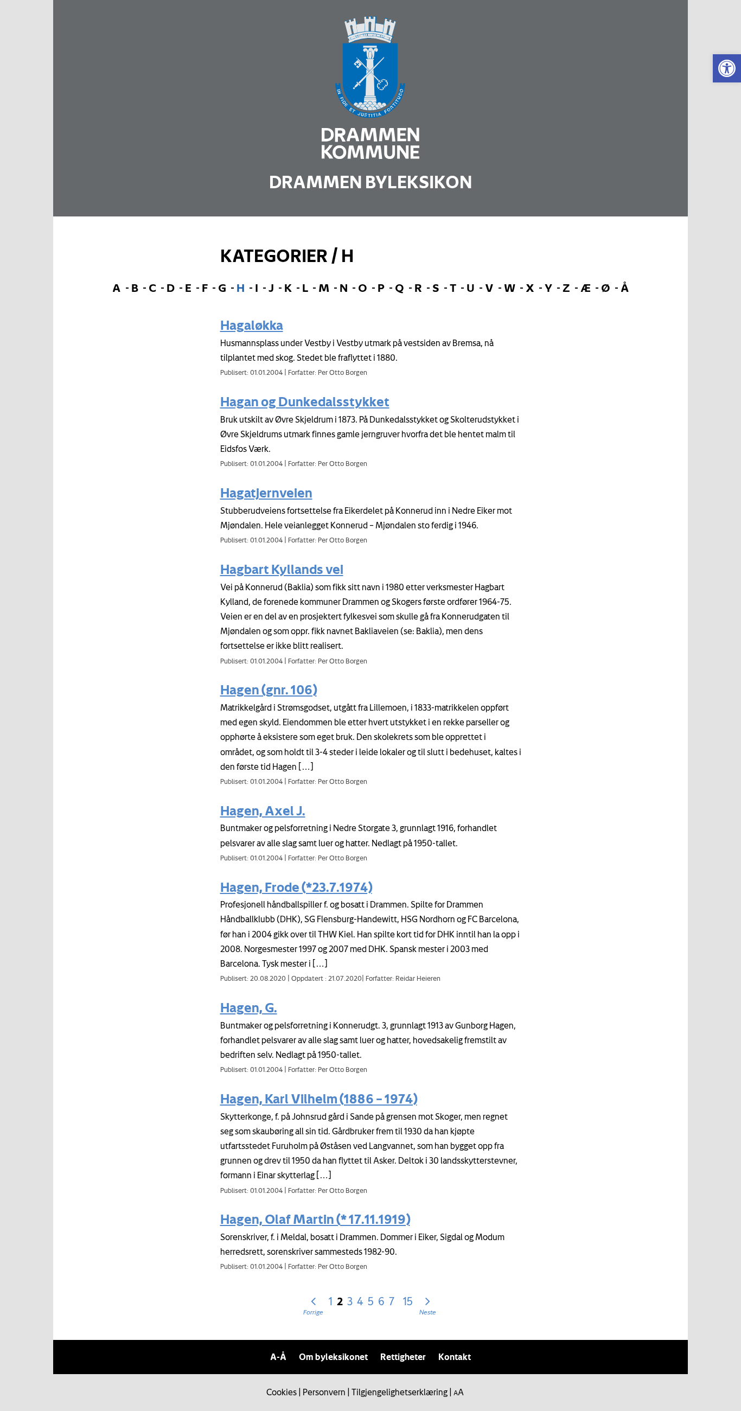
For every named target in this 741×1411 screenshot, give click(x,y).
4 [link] (360, 1301)
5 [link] (371, 1301)
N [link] (344, 288)
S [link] (435, 288)
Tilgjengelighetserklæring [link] (400, 1392)
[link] (727, 68)
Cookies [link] (281, 1392)
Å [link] (625, 288)
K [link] (288, 288)
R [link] (418, 288)
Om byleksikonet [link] (333, 1357)
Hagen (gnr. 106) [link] (268, 689)
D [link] (171, 288)
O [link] (362, 288)
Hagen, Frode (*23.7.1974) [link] (296, 887)
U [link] (471, 288)
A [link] (116, 288)
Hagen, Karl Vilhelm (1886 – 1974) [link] (318, 1098)
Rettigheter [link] (403, 1357)
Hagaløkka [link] (251, 325)
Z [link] (566, 288)
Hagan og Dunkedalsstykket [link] (304, 401)
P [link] (381, 288)
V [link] (489, 288)
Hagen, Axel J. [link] (262, 810)
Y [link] (548, 288)
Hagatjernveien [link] (266, 493)
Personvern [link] (324, 1392)
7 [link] (391, 1301)
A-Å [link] (278, 1357)
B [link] (134, 288)
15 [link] (408, 1301)
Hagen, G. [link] (248, 1007)
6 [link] (381, 1301)
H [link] (241, 288)
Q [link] (399, 288)
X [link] (530, 288)
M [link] (323, 288)
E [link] (188, 288)
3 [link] (350, 1301)
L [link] (305, 288)
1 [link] (331, 1301)
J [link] (271, 288)
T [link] (453, 288)
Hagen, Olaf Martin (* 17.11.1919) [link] (315, 1219)
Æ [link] (585, 288)
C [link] (152, 288)
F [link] (205, 288)
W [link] (509, 288)
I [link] (256, 288)
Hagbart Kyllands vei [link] (281, 569)
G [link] (222, 288)
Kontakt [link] (454, 1357)
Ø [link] (605, 288)
